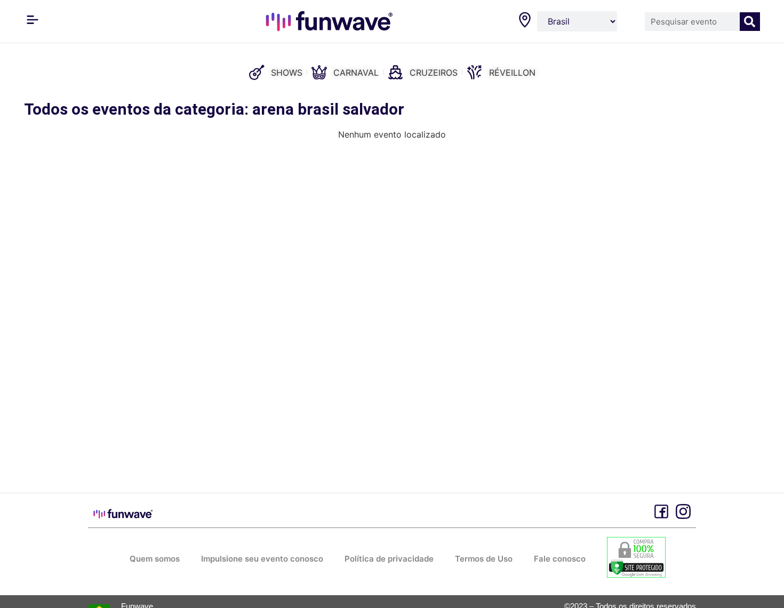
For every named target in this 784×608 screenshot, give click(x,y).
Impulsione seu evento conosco (262, 559)
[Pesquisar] (750, 21)
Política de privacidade (389, 559)
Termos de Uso (484, 559)
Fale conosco (560, 559)
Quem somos (155, 559)
